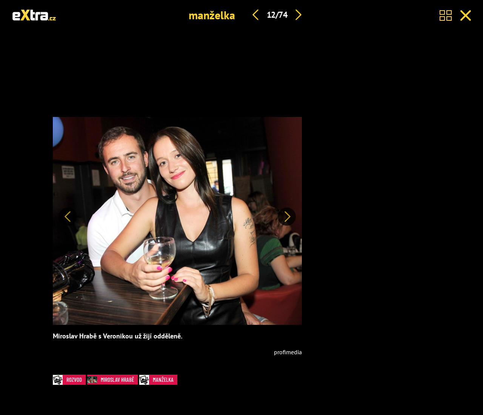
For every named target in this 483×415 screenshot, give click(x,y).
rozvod (74, 379)
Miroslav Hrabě (117, 379)
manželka (212, 15)
